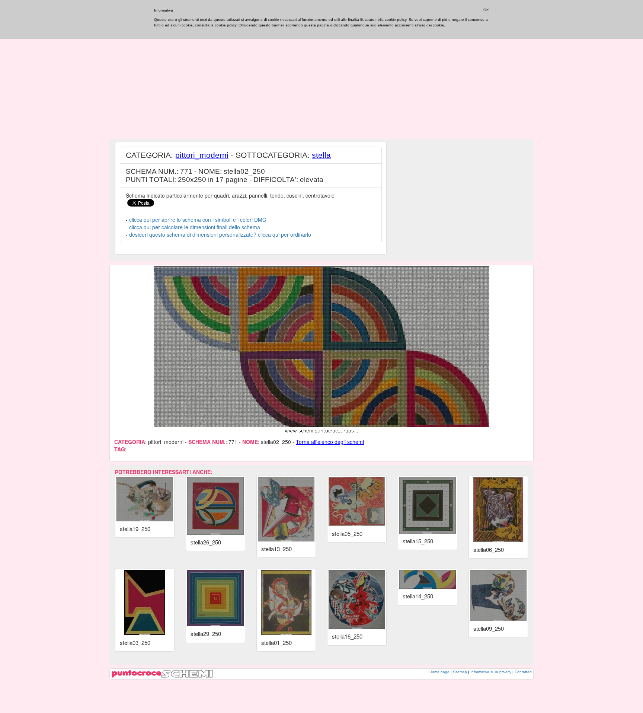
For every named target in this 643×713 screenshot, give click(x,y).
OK (486, 10)
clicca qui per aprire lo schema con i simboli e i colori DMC (197, 219)
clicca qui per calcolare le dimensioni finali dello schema (194, 227)
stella (321, 155)
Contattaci (523, 672)
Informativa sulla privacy (490, 672)
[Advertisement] (321, 84)
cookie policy (225, 25)
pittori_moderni (201, 155)
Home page (439, 672)
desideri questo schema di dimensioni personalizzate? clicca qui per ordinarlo (220, 234)
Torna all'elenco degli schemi (330, 441)
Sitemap (460, 672)
